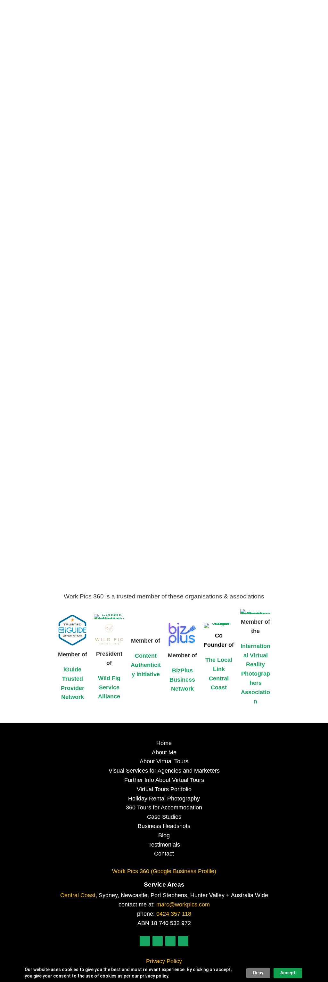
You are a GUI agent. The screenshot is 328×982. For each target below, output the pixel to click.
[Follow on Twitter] (170, 941)
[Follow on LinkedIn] (145, 941)
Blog (164, 835)
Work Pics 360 (65, 277)
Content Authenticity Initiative (146, 665)
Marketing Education (170, 277)
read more (53, 307)
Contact (164, 853)
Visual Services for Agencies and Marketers (164, 770)
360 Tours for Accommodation (164, 807)
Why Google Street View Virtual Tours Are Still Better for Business (145, 508)
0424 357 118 (173, 914)
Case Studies (164, 817)
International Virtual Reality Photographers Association (255, 674)
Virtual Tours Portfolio (164, 789)
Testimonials (164, 844)
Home (164, 743)
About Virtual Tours (164, 761)
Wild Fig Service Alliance (109, 687)
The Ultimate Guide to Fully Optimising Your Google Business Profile (150, 266)
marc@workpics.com (183, 904)
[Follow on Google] (183, 941)
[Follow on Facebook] (157, 941)
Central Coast (77, 895)
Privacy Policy (164, 961)
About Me (164, 752)
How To (131, 277)
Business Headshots (164, 826)
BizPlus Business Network (182, 679)
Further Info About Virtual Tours (164, 780)
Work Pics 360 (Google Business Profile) (164, 871)
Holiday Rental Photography (164, 798)
